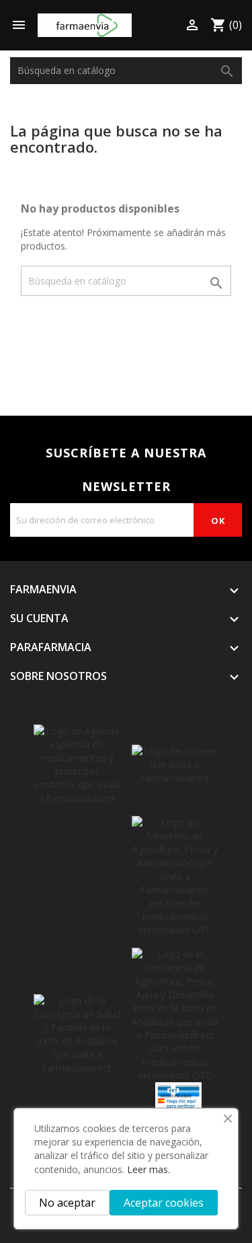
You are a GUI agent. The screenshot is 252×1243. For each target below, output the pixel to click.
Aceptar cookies (164, 1202)
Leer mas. (148, 1169)
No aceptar (67, 1202)
